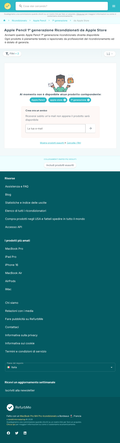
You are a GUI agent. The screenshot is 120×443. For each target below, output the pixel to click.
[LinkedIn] (25, 433)
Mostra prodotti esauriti (52, 142)
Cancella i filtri (74, 142)
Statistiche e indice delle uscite (26, 202)
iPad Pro (10, 256)
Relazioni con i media (19, 310)
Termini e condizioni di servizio (25, 351)
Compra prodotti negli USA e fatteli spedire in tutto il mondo (45, 218)
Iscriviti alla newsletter (20, 390)
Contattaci (12, 327)
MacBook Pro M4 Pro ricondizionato (39, 416)
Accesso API (13, 227)
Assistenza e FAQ (16, 186)
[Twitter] (17, 433)
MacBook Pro (14, 248)
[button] (110, 54)
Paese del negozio (15, 363)
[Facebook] (8, 433)
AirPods (10, 281)
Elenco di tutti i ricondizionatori (25, 210)
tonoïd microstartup (16, 419)
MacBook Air (13, 273)
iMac (8, 289)
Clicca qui (80, 14)
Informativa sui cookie (20, 343)
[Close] (64, 100)
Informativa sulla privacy (21, 335)
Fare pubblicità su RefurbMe (24, 319)
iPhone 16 (11, 264)
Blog (8, 194)
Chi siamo (11, 302)
